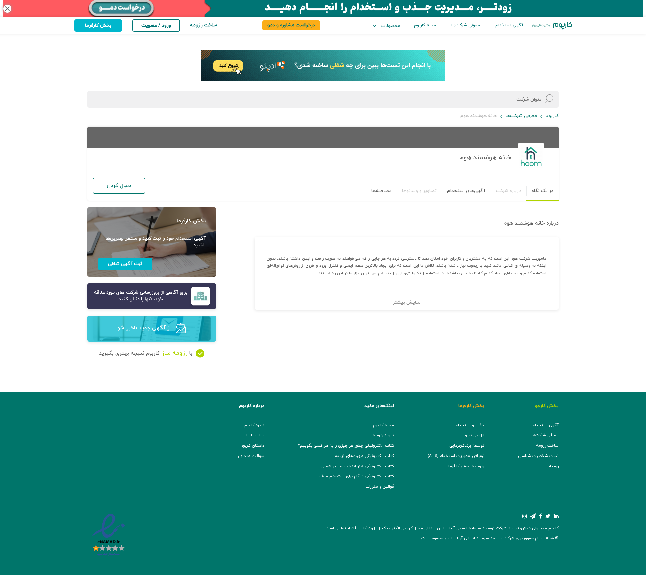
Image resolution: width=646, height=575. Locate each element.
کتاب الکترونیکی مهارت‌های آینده (364, 456)
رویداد (553, 466)
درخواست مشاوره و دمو (291, 25)
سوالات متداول (251, 456)
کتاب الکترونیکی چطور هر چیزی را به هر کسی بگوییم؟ (346, 445)
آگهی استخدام (509, 25)
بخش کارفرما (98, 25)
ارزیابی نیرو (475, 435)
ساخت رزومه (547, 445)
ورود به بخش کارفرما (466, 466)
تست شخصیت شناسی (538, 456)
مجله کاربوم (425, 25)
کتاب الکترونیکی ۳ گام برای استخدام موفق (356, 476)
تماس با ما (255, 435)
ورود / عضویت (156, 25)
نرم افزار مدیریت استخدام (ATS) (456, 456)
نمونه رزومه (383, 435)
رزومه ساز (174, 353)
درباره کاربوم (254, 425)
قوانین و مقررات (379, 486)
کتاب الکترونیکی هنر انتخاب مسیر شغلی (357, 466)
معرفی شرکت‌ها (465, 25)
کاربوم (552, 116)
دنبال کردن (119, 185)
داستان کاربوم (252, 445)
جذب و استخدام (470, 425)
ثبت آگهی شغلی (125, 264)
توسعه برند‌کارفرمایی (467, 445)
